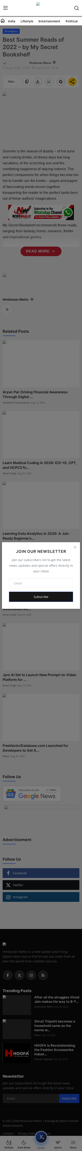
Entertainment (49, 21)
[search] (76, 8)
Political (72, 21)
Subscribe (41, 597)
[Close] (75, 547)
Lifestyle (27, 21)
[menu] (5, 8)
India (11, 21)
